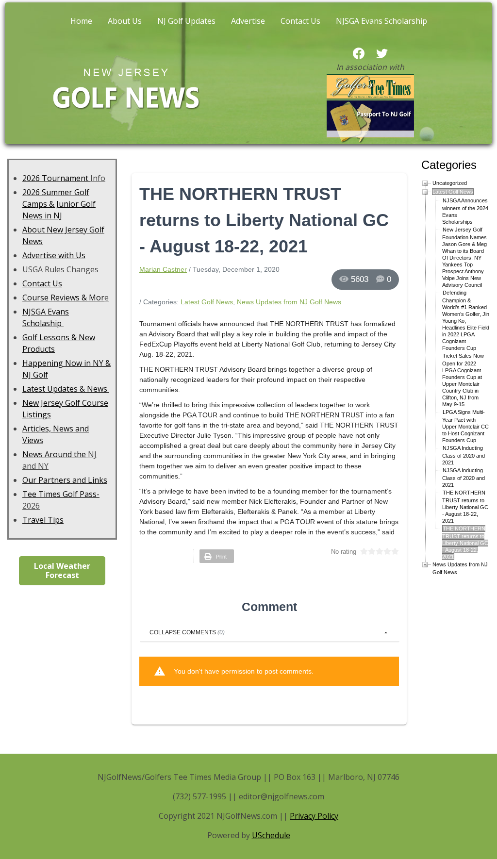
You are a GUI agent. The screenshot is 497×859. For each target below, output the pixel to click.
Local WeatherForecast (62, 570)
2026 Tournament (56, 178)
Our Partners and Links (64, 480)
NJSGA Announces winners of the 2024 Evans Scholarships (465, 211)
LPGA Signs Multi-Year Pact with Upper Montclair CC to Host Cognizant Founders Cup (465, 426)
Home (81, 21)
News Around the (54, 454)
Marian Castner (163, 269)
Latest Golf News (207, 302)
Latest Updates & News (65, 388)
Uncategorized (449, 183)
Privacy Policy (314, 815)
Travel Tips (43, 519)
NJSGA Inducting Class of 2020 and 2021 (463, 455)
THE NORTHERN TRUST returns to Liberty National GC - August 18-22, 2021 (465, 507)
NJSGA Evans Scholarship (381, 21)
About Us (125, 21)
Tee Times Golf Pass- (60, 494)
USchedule (271, 835)
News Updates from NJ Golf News (289, 302)
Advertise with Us (53, 255)
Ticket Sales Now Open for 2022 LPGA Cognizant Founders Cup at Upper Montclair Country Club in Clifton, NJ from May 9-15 (463, 380)
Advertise (248, 21)
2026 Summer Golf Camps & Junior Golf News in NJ (59, 204)
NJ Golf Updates (186, 21)
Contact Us (300, 21)
